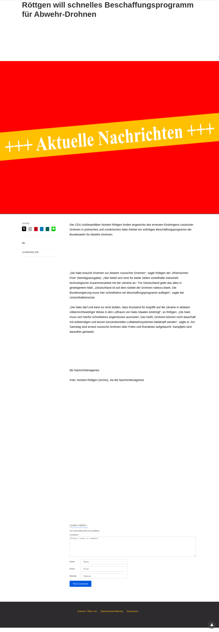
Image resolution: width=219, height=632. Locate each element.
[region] (109, 39)
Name (72, 562)
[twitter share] (24, 228)
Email (72, 569)
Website (73, 576)
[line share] (53, 229)
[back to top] (212, 625)
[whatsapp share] (47, 229)
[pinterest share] (36, 229)
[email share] (30, 229)
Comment (74, 535)
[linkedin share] (41, 229)
